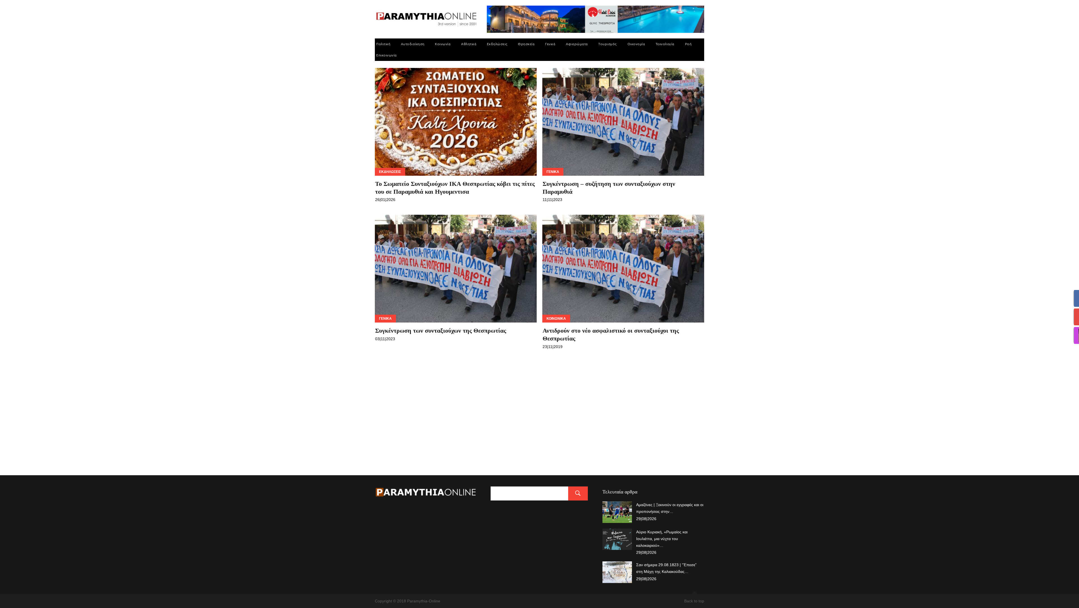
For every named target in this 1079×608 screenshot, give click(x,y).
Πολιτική (383, 44)
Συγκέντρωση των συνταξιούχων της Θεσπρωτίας (440, 330)
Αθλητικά (468, 44)
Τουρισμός (607, 44)
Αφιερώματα (577, 44)
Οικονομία (636, 44)
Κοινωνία (442, 44)
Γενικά (550, 44)
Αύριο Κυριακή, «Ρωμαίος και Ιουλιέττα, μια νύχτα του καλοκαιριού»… (662, 539)
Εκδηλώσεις (497, 44)
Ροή (688, 44)
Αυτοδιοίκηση (413, 44)
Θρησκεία (526, 44)
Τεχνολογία (665, 44)
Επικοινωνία (386, 55)
